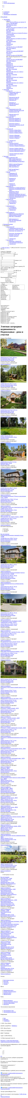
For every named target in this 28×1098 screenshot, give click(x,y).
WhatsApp (3, 1074)
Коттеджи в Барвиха (15, 119)
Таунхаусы (9, 128)
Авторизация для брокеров (10, 14)
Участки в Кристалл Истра (16, 144)
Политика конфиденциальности (9, 1041)
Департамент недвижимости (8, 1065)
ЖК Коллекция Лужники (15, 215)
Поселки (9, 90)
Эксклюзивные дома (8, 1010)
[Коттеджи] (12, 277)
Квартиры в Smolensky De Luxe (17, 194)
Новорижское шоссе (15, 109)
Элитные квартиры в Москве (10, 1001)
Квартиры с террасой (15, 241)
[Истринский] (5, 298)
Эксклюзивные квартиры (9, 1012)
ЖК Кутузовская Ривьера (15, 164)
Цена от (16, 254)
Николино (12, 94)
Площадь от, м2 (17, 260)
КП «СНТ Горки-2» (11, 48)
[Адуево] (5, 290)
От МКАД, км (17, 270)
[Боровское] (6, 286)
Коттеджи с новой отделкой (17, 229)
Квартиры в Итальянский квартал (18, 195)
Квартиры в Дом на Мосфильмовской (14, 192)
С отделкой (12, 200)
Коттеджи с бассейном (15, 233)
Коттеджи (10, 117)
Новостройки (10, 212)
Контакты (5, 13)
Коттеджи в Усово (14, 123)
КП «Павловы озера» (11, 25)
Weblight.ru (14, 1025)
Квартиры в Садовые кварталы (17, 187)
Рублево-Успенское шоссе (16, 110)
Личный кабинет (15, 1041)
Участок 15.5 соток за (14, 51)
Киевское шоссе (14, 111)
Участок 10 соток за (14, 47)
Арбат (11, 181)
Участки (8, 45)
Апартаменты (10, 206)
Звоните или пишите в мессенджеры (10, 1094)
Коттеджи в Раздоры (15, 118)
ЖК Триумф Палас (14, 169)
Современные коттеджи (16, 228)
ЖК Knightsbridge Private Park (16, 161)
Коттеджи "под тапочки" (16, 230)
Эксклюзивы (6, 19)
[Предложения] (12, 273)
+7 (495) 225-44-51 (5, 247)
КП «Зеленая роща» (11, 41)
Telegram (7, 1074)
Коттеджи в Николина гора (16, 124)
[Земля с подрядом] (12, 276)
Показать (3, 309)
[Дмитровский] (5, 297)
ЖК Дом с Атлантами (11, 69)
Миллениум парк (14, 97)
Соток (15, 263)
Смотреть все (9, 44)
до (14, 255)
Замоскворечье (13, 175)
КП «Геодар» (9, 52)
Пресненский (13, 174)
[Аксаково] (5, 291)
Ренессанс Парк (13, 98)
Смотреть (8, 26)
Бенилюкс (12, 102)
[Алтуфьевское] (6, 285)
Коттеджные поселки (8, 980)
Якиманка (12, 178)
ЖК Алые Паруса (14, 166)
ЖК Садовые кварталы (15, 158)
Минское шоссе (14, 114)
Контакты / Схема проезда (7, 1040)
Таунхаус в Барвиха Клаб (15, 132)
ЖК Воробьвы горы (14, 165)
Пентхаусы (9, 199)
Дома (8, 20)
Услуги (5, 1)
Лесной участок (13, 236)
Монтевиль (12, 100)
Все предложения (5, 534)
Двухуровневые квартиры (16, 242)
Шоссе (8, 107)
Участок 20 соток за (14, 59)
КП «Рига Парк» (10, 30)
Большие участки (14, 234)
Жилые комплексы (12, 157)
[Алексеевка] (5, 294)
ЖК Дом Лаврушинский (15, 220)
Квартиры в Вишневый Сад (16, 196)
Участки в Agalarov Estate (16, 148)
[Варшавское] (6, 287)
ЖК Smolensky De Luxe (15, 160)
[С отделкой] (10, 280)
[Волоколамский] (5, 295)
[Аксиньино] (5, 293)
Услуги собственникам (9, 3)
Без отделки (12, 202)
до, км (15, 272)
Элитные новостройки (9, 1003)
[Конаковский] (5, 299)
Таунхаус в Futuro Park (15, 130)
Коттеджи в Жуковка (15, 121)
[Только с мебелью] (10, 282)
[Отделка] (10, 278)
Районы (8, 172)
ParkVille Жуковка (14, 104)
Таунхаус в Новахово (14, 135)
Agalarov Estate (13, 93)
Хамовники (13, 173)
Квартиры (9, 64)
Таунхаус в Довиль (14, 138)
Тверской (12, 179)
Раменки (12, 183)
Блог (4, 1018)
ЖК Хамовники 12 (13, 219)
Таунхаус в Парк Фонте (15, 131)
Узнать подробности (6, 364)
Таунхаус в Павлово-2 (15, 136)
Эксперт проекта (5, 1091)
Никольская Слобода (15, 92)
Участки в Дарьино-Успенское (17, 145)
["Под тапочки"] (10, 281)
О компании (6, 11)
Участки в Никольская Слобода (17, 149)
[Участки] (12, 274)
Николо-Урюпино (10, 36)
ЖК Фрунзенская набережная (16, 213)
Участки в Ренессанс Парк (16, 153)
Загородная (6, 89)
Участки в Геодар (14, 143)
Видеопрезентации (8, 224)
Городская (5, 156)
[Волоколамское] (6, 289)
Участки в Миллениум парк (16, 151)
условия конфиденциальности (15, 1073)
